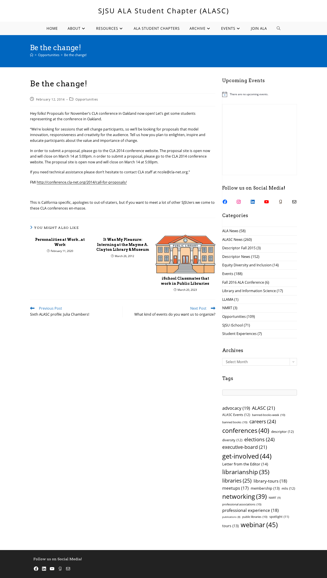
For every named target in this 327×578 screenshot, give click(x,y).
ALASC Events (236, 414)
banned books (234, 422)
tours (230, 525)
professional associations (241, 504)
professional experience (250, 510)
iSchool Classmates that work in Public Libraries (185, 280)
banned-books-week (268, 415)
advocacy (236, 408)
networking (244, 496)
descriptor (282, 431)
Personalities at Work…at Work (60, 242)
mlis (288, 488)
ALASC (263, 408)
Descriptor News (236, 256)
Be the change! (75, 55)
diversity (232, 440)
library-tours (270, 481)
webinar (259, 524)
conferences (245, 430)
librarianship (245, 472)
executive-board (244, 447)
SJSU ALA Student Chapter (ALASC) (163, 10)
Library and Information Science (249, 290)
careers (262, 421)
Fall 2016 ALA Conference (243, 282)
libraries (237, 480)
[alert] (259, 94)
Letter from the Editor (245, 464)
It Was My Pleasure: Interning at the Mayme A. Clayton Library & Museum (122, 245)
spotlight (279, 517)
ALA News (230, 230)
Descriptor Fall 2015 (239, 247)
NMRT (227, 307)
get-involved (247, 456)
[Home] (31, 55)
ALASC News (232, 239)
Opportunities (86, 99)
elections (259, 439)
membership (265, 488)
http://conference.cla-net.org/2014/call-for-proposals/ (82, 182)
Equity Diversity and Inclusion (247, 265)
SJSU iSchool (232, 325)
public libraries (254, 517)
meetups (235, 488)
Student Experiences (239, 333)
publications (231, 517)
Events (227, 273)
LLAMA (227, 299)
